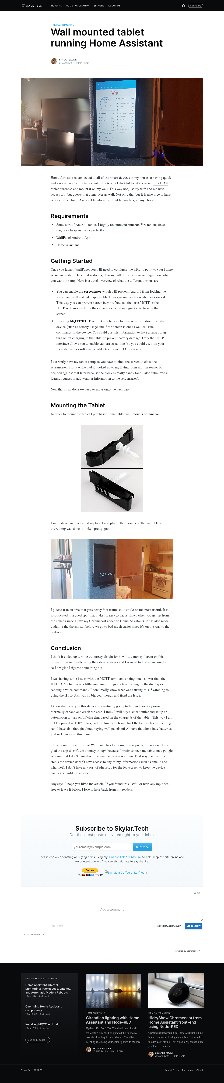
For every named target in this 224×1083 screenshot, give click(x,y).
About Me (114, 5)
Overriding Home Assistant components (43, 1008)
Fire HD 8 (160, 183)
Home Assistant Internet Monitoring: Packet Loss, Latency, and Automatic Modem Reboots (48, 988)
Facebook (187, 1070)
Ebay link (135, 857)
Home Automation (78, 5)
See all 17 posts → (38, 1039)
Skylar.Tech (27, 1070)
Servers (99, 5)
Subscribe (195, 5)
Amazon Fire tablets (142, 224)
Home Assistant (67, 244)
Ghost (199, 1070)
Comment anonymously (169, 926)
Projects (56, 5)
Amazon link (116, 857)
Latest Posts (172, 1070)
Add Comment (194, 926)
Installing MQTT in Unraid (42, 1024)
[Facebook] (183, 6)
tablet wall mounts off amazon (138, 413)
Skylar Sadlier (68, 59)
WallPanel (63, 237)
